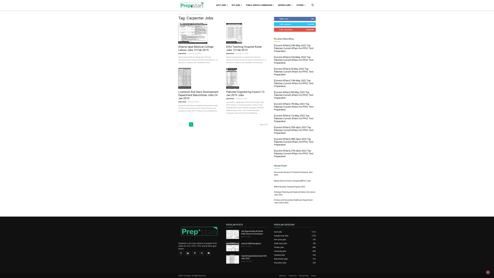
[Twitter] (201, 253)
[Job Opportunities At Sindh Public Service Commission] (232, 234)
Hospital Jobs (183, 42)
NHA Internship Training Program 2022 (289, 187)
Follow (311, 24)
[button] (313, 5)
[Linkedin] (187, 253)
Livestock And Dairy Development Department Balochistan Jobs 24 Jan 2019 (198, 95)
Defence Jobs (284, 5)
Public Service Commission (259, 5)
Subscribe (310, 30)
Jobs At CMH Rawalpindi (251, 244)
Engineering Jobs (232, 87)
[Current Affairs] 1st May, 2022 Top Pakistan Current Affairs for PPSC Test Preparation (293, 118)
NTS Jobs (236, 5)
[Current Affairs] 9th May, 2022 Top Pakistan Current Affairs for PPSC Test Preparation (293, 95)
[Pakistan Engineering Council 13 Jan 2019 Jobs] (247, 78)
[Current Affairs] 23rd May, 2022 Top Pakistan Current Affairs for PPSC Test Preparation (293, 60)
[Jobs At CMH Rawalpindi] (232, 246)
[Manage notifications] (488, 272)
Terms (313, 276)
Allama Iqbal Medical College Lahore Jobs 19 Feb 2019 (195, 48)
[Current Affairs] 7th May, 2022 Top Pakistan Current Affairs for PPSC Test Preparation (293, 107)
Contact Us (292, 276)
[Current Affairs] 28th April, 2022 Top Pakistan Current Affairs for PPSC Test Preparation (293, 142)
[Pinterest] (194, 253)
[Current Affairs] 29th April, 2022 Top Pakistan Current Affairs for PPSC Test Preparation (293, 130)
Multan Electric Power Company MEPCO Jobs (292, 181)
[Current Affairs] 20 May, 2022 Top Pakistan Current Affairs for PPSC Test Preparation (293, 71)
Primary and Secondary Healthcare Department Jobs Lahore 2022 (293, 201)
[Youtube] (208, 253)
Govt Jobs (221, 5)
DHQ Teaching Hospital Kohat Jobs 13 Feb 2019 (244, 48)
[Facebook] (180, 253)
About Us (282, 276)
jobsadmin (182, 53)
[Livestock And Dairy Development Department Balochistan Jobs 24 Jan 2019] (199, 78)
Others (300, 5)
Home (180, 14)
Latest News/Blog (285, 39)
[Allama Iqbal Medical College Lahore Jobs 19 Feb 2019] (199, 33)
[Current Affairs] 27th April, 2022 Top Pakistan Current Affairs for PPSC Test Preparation (293, 153)
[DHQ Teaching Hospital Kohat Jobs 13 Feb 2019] (247, 33)
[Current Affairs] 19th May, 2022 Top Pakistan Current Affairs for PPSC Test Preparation (293, 83)
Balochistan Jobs (184, 87)
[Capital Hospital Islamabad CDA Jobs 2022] (232, 259)
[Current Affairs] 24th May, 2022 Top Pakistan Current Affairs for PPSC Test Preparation (293, 48)
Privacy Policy (304, 276)
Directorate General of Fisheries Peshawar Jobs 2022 (293, 173)
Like (312, 19)
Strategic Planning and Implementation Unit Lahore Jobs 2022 (294, 193)
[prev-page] (180, 124)
